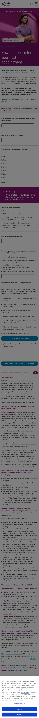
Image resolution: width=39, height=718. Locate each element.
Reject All (19, 709)
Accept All (19, 714)
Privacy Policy (25, 692)
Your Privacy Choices (20, 703)
